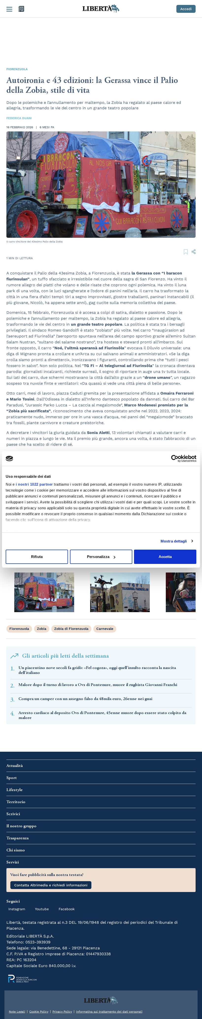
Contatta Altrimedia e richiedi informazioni (50, 885)
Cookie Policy (38, 1011)
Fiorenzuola (17, 69)
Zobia (41, 629)
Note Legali (17, 1011)
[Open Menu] (9, 9)
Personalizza (98, 557)
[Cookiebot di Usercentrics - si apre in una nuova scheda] (174, 458)
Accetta (165, 557)
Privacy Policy (62, 1011)
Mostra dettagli (174, 541)
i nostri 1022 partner (34, 484)
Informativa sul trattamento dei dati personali (109, 1011)
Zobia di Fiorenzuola (71, 629)
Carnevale (104, 629)
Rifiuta (37, 557)
